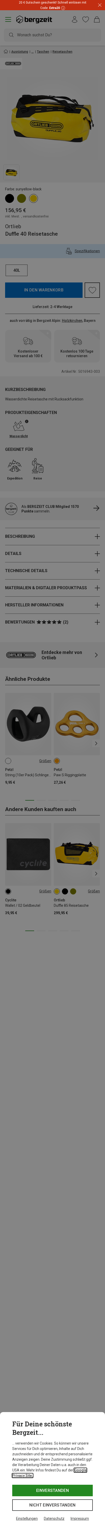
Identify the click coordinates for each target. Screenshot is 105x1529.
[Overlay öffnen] (62, 7)
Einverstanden (52, 1490)
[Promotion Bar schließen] (100, 5)
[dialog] (52, 1470)
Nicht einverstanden (52, 1505)
